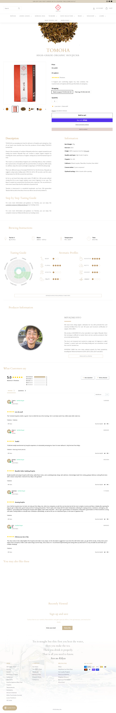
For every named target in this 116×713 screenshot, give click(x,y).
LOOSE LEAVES (24, 16)
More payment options (82, 124)
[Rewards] (10, 707)
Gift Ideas (9, 700)
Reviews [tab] (10, 390)
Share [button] (10, 424)
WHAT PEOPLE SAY (51, 20)
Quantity (55, 98)
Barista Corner (36, 674)
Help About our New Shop (65, 669)
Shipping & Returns (63, 677)
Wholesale (35, 672)
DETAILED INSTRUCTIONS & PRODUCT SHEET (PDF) (58, 295)
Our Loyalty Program (64, 672)
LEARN (101, 16)
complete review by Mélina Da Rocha (16, 205)
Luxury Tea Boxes (11, 698)
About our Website (63, 674)
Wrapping (55, 88)
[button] (82, 129)
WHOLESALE (65, 20)
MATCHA (13, 16)
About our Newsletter (64, 679)
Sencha (8, 672)
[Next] (45, 109)
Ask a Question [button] (88, 377)
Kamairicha (9, 677)
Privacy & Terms (36, 677)
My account (61, 682)
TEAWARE (52, 16)
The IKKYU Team (37, 669)
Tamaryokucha (10, 687)
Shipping (54, 110)
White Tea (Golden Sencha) (14, 695)
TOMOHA (9, 420)
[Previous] (4, 109)
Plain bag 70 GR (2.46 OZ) (82, 92)
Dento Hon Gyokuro (12, 674)
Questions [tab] (21, 390)
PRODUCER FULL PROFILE (86, 356)
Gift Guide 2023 (11, 666)
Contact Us (35, 679)
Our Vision (35, 666)
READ (80, 16)
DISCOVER (91, 16)
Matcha (8, 669)
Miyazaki (86, 151)
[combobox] (12, 8)
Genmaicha (9, 690)
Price (53, 64)
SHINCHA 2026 (40, 16)
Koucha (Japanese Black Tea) (14, 682)
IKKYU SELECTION (66, 16)
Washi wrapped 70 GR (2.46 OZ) (62, 92)
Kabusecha (9, 679)
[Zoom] (24, 83)
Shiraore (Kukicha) (11, 692)
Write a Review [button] (103, 377)
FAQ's (60, 666)
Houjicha (8, 685)
